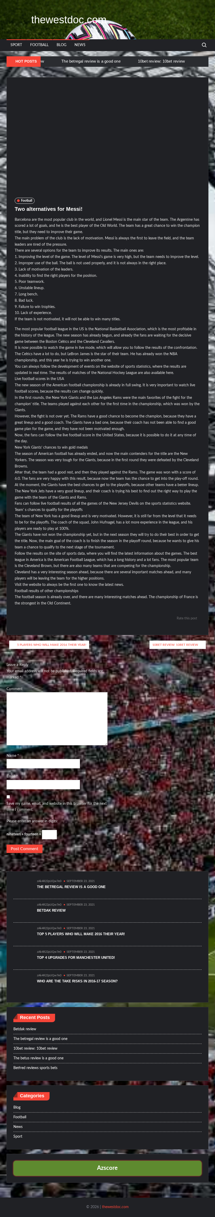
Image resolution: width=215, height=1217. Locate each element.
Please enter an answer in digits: (32, 821)
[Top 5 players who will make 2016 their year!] (22, 934)
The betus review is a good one (38, 1058)
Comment (15, 689)
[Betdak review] (22, 910)
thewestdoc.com (68, 19)
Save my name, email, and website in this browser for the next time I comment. (57, 807)
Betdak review (51, 910)
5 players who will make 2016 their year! (51, 644)
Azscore (107, 1168)
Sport (16, 45)
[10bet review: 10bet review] (131, 61)
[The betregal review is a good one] (54, 61)
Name (13, 756)
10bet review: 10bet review (161, 61)
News (79, 45)
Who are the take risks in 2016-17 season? (77, 981)
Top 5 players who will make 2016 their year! (81, 934)
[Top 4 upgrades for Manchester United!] (22, 958)
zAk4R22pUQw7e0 (49, 881)
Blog (61, 45)
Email (12, 776)
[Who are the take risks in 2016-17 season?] (22, 981)
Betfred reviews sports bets (35, 1068)
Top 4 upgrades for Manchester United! (76, 958)
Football (39, 45)
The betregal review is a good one (91, 61)
